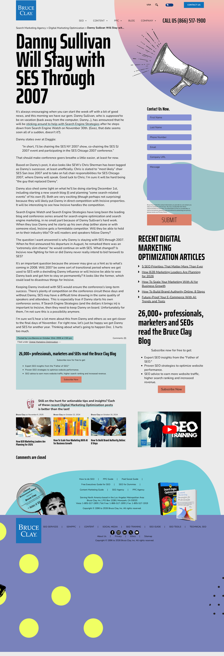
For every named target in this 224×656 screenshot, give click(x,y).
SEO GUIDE (155, 526)
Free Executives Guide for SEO (95, 484)
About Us (101, 536)
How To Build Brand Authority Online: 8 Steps (108, 442)
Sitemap (148, 536)
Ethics (133, 536)
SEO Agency (118, 489)
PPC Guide (108, 479)
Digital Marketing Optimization (43, 341)
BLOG (131, 20)
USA (149, 4)
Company (147, 20)
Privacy (118, 536)
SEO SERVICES (50, 526)
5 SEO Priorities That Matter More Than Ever (172, 266)
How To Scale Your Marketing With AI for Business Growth (70, 442)
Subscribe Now (71, 379)
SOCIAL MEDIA (110, 526)
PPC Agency (138, 489)
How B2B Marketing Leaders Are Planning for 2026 (30, 443)
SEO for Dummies (127, 484)
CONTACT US (193, 5)
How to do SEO (86, 479)
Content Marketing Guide (92, 489)
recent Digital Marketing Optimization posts (82, 405)
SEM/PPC (71, 526)
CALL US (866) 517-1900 (184, 21)
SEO (81, 20)
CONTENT (99, 20)
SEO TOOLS (175, 526)
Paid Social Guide (130, 479)
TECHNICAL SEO (198, 526)
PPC (116, 20)
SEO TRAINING (133, 526)
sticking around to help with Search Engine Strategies (63, 124)
